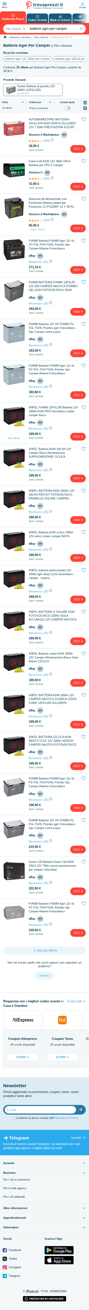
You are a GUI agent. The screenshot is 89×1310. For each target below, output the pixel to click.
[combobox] (15, 28)
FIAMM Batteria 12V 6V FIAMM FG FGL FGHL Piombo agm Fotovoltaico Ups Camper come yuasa (52, 327)
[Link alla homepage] (5, 37)
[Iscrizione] (82, 1110)
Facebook (14, 1250)
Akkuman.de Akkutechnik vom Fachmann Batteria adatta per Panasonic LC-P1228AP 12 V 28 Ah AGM (51, 203)
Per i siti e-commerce (16, 1179)
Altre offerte (14, 438)
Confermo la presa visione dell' (47, 1117)
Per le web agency (14, 1188)
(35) (45, 262)
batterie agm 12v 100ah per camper (27, 58)
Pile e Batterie (41, 37)
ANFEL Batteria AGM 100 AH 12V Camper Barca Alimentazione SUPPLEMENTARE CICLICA (50, 452)
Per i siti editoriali (14, 1196)
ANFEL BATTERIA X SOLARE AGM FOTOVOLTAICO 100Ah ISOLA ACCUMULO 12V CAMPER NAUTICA (52, 615)
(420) (46, 140)
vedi (77, 148)
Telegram (14, 1275)
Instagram (14, 1267)
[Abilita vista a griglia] (85, 108)
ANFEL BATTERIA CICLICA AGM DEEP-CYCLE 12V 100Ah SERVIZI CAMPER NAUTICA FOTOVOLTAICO (52, 740)
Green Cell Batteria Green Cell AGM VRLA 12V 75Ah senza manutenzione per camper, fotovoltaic (52, 865)
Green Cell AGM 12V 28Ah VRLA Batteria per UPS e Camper (49, 163)
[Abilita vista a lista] (85, 102)
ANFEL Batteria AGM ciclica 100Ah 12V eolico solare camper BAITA (51, 534)
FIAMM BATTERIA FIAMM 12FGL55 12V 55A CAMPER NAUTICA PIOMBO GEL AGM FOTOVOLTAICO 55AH (53, 286)
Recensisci (36, 262)
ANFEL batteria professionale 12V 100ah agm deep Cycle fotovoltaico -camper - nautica (52, 574)
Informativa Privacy (66, 1117)
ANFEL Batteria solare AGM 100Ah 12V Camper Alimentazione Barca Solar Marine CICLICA (53, 657)
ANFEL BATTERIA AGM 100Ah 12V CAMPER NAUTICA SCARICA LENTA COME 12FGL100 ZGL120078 (52, 699)
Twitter (12, 1258)
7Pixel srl (32, 1291)
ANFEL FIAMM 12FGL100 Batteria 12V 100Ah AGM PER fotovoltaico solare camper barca (53, 411)
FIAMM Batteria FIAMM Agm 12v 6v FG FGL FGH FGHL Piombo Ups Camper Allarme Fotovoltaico (52, 244)
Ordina (35, 102)
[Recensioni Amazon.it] (36, 141)
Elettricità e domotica (20, 37)
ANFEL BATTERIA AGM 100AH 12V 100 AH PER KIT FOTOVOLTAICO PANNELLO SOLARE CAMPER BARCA (52, 495)
